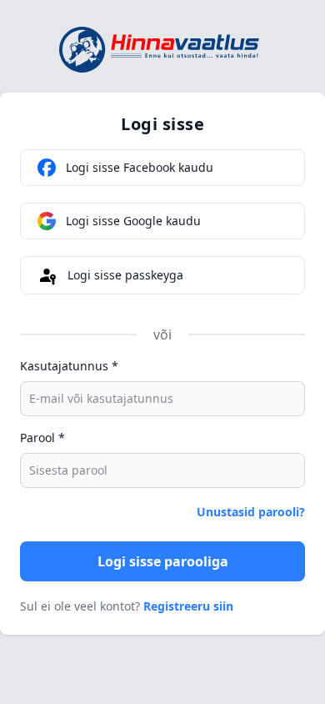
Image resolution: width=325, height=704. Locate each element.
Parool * (42, 437)
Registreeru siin (188, 606)
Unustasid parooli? (251, 512)
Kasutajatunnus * (69, 366)
